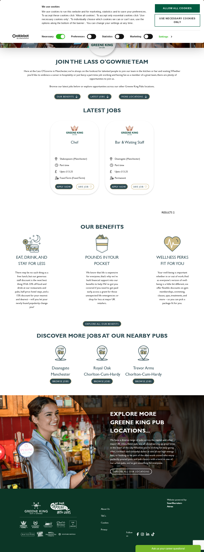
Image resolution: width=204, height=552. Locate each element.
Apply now (64, 186)
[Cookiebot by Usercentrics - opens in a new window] (21, 36)
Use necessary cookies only (177, 20)
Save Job (83, 186)
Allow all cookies (177, 8)
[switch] (91, 36)
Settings (163, 36)
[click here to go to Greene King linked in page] (147, 534)
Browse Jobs (60, 381)
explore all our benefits (102, 324)
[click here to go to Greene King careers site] (48, 519)
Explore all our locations (131, 471)
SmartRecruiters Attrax (174, 504)
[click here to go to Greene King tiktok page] (152, 534)
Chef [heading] (74, 142)
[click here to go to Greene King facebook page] (137, 534)
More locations (132, 96)
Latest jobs (98, 96)
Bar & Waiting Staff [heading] (129, 142)
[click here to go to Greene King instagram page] (142, 534)
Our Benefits (65, 96)
